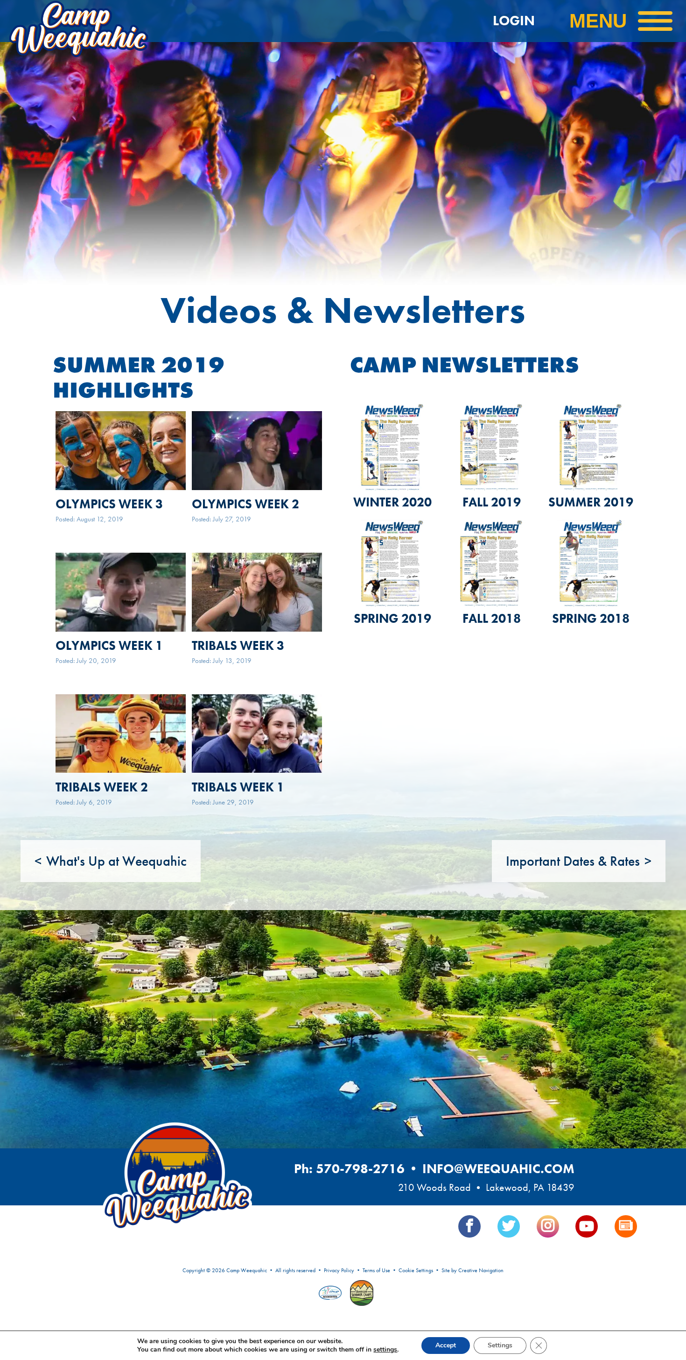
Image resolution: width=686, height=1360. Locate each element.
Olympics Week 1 (109, 645)
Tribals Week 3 (238, 645)
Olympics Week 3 (109, 504)
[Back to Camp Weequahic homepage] (103, 21)
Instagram (548, 1226)
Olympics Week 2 (245, 504)
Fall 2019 (491, 502)
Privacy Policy (339, 1270)
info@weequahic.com (498, 1169)
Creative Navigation (481, 1270)
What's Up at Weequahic (116, 861)
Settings (500, 1345)
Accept (445, 1345)
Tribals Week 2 (102, 787)
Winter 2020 (392, 502)
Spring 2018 (591, 618)
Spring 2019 (392, 618)
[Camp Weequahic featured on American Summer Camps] (359, 1294)
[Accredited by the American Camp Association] (331, 1294)
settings (385, 1350)
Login (514, 20)
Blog (626, 1226)
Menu (598, 21)
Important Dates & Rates (573, 861)
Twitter (508, 1226)
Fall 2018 (491, 618)
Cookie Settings (416, 1270)
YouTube (586, 1226)
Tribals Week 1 (238, 787)
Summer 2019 (590, 502)
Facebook (469, 1226)
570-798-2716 (360, 1169)
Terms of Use (376, 1270)
